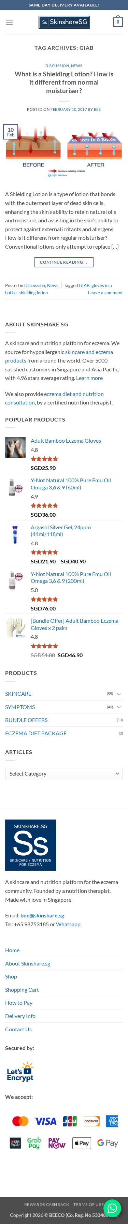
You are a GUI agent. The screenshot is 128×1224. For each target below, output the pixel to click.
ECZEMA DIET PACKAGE (36, 733)
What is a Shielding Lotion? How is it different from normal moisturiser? (64, 82)
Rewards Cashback (46, 1204)
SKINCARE (18, 693)
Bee (97, 109)
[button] (9, 22)
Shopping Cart (22, 989)
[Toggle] (119, 694)
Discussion (57, 65)
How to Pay (18, 1002)
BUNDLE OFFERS (26, 720)
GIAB (84, 285)
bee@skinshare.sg (42, 915)
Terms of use (88, 1204)
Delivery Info (20, 1016)
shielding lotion (33, 292)
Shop (11, 976)
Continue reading (64, 262)
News (77, 65)
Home (12, 950)
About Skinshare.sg (27, 963)
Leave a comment (105, 292)
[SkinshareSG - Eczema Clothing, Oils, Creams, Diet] (64, 22)
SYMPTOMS (20, 707)
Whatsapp (68, 924)
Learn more (89, 377)
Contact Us (18, 1029)
